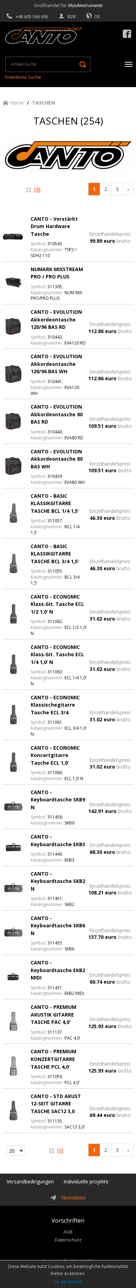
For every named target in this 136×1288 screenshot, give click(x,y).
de (97, 16)
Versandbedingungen (30, 1181)
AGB (68, 1232)
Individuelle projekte (85, 1181)
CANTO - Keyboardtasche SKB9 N (58, 800)
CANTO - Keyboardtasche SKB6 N (58, 925)
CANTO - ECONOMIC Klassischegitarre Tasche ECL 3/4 (55, 705)
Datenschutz (68, 1240)
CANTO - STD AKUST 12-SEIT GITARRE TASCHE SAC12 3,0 (56, 1103)
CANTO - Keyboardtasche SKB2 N (58, 881)
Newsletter (73, 1197)
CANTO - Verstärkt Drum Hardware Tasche (54, 226)
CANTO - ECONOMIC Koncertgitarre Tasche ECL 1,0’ (55, 755)
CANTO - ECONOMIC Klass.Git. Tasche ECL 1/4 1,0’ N (57, 654)
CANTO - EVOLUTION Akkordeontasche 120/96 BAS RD (56, 319)
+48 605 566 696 (32, 16)
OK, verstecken (68, 1282)
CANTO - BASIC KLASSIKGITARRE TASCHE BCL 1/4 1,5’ (55, 503)
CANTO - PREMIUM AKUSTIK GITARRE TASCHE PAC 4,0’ (53, 1014)
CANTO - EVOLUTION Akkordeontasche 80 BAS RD (57, 414)
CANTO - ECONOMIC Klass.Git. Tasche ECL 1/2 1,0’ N (57, 604)
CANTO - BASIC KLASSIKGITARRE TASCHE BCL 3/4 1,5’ (55, 554)
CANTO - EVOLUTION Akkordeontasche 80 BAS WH (57, 459)
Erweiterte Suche (23, 77)
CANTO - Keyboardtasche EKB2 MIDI (58, 970)
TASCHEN (43, 102)
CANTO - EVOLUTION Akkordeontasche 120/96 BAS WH (56, 364)
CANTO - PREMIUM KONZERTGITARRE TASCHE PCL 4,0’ (53, 1059)
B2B (72, 16)
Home (16, 102)
